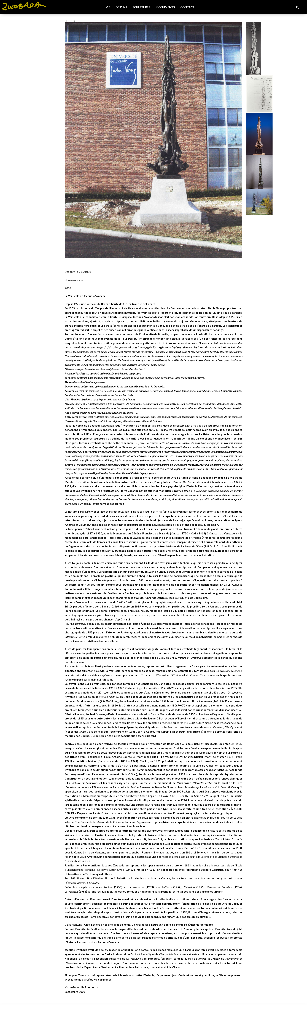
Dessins (121, 7)
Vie (108, 7)
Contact (187, 7)
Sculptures (141, 7)
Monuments (165, 7)
